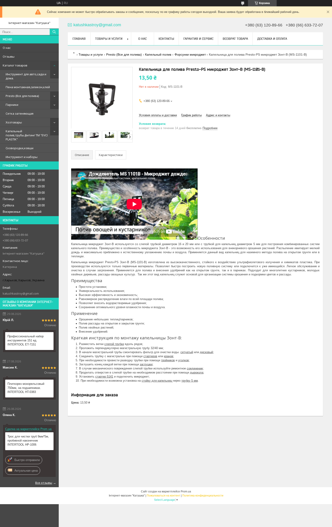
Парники (12, 105)
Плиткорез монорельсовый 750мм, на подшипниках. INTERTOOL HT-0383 (25, 388)
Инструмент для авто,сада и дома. (26, 76)
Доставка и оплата (272, 38)
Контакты (166, 38)
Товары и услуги (108, 38)
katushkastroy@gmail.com (21, 293)
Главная (79, 38)
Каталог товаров (15, 65)
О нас (7, 48)
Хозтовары (14, 122)
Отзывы (8, 56)
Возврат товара (235, 38)
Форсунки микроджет (190, 54)
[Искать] (54, 31)
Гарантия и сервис (198, 38)
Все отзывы (43, 483)
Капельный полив (158, 54)
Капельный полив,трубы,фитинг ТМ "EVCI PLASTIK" (27, 135)
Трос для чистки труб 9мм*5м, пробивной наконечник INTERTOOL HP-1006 (28, 440)
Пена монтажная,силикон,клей (28, 87)
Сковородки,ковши (19, 148)
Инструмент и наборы (21, 157)
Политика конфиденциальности (202, 495)
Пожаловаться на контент (163, 495)
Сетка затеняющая (19, 113)
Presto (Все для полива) (22, 96)
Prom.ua (186, 491)
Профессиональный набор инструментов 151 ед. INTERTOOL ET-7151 (25, 340)
